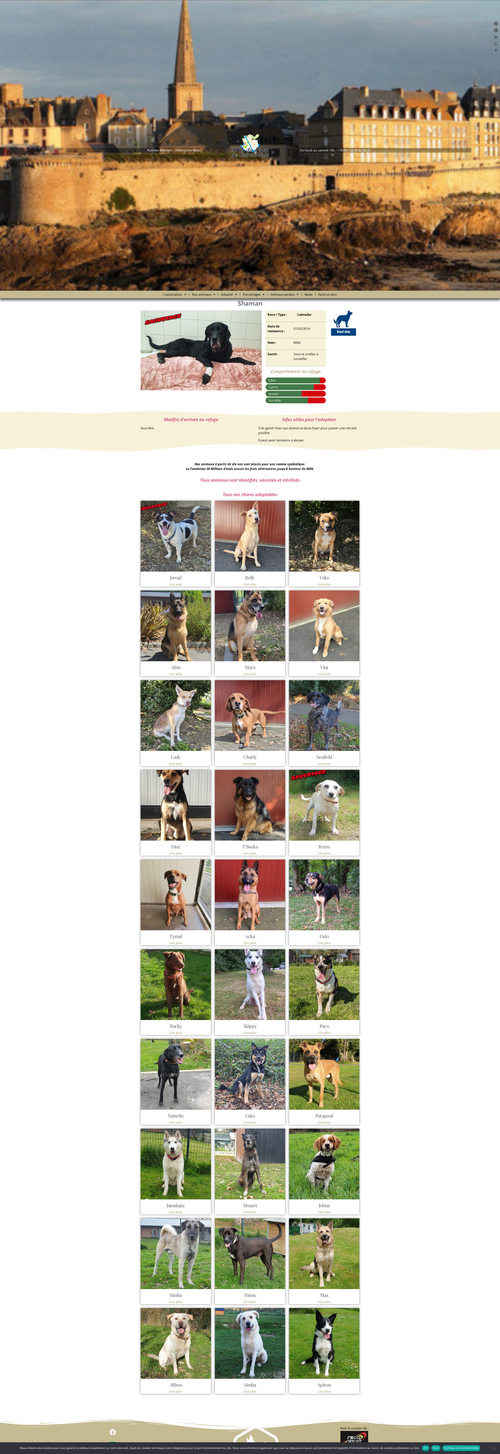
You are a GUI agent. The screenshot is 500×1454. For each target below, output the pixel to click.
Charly (250, 757)
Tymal (176, 936)
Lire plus (175, 584)
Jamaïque (176, 1205)
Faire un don (327, 294)
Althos (176, 1385)
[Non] (493, 1448)
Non (435, 1448)
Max (324, 1295)
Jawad (176, 577)
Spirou (324, 1385)
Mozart (250, 1205)
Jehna (324, 1205)
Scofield (324, 757)
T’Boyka (250, 846)
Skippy (250, 1026)
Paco (324, 1026)
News (308, 294)
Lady (175, 757)
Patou (250, 1295)
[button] (112, 1432)
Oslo (324, 936)
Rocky (176, 1026)
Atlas (176, 667)
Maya (250, 667)
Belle (250, 577)
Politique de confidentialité (461, 1448)
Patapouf (324, 1115)
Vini (324, 667)
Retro (324, 846)
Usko (324, 577)
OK (426, 1448)
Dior (175, 846)
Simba (176, 1295)
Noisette (176, 1115)
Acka (250, 936)
